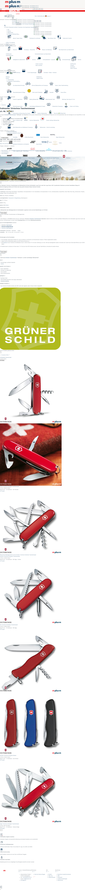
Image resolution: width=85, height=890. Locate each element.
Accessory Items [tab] (5, 354)
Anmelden (14, 21)
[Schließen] (0, 889)
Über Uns (37, 16)
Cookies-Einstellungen (62, 878)
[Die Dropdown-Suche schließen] (42, 9)
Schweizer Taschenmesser (35, 218)
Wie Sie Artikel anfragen (40, 874)
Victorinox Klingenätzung (7, 226)
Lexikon (43, 16)
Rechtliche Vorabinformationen (64, 874)
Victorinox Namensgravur (7, 228)
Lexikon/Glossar (51, 877)
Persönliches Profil (20, 24)
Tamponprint (11, 198)
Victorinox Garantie (5, 281)
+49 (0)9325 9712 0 (34, 5)
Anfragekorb (23, 880)
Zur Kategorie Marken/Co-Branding (14, 133)
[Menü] (5, 16)
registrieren (16, 22)
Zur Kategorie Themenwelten (13, 81)
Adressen (27, 24)
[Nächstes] (2, 99)
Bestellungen (32, 24)
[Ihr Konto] (13, 16)
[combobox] (27, 9)
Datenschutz (60, 880)
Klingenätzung (17, 198)
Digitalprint (5, 242)
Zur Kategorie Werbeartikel (12, 34)
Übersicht (14, 24)
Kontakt (40, 16)
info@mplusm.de (27, 878)
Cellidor (7, 205)
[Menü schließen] (18, 34)
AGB (58, 875)
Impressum (60, 877)
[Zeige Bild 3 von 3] (1, 101)
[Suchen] (34, 9)
